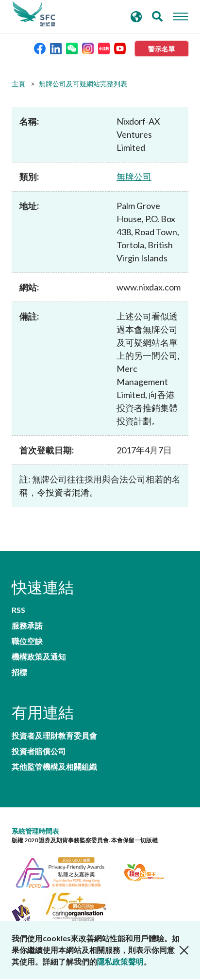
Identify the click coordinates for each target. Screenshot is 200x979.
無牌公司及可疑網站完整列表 (83, 84)
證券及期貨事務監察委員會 (34, 14)
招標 (19, 672)
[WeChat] (72, 47)
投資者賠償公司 (39, 751)
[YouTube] (120, 47)
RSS (18, 610)
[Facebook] (40, 47)
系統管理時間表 (35, 831)
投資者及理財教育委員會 (54, 735)
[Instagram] (88, 47)
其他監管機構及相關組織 (54, 766)
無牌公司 (134, 176)
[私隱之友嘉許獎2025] (66, 871)
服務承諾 (27, 625)
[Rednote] (104, 47)
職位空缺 (27, 641)
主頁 (18, 84)
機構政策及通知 (39, 656)
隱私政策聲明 (120, 961)
